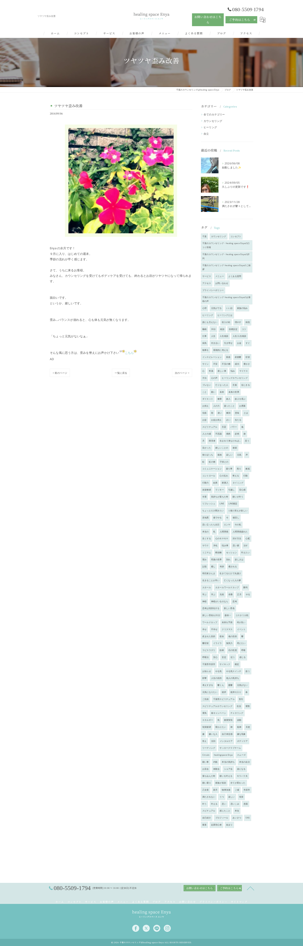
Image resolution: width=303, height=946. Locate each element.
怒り (239, 468)
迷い (220, 412)
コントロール (208, 475)
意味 (237, 412)
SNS (247, 817)
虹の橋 (212, 461)
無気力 (229, 643)
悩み (233, 370)
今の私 (238, 524)
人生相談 (224, 336)
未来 (222, 391)
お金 (239, 343)
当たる (238, 419)
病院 (247, 322)
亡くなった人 (221, 384)
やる (248, 594)
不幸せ (214, 629)
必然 (237, 433)
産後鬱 (238, 357)
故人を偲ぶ (240, 398)
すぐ (248, 343)
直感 (228, 357)
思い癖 (236, 545)
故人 (228, 398)
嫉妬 (247, 468)
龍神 (239, 727)
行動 (245, 475)
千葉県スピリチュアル (224, 699)
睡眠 (204, 329)
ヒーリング (210, 127)
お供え (205, 405)
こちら (129, 353)
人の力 (216, 405)
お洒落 (242, 405)
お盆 (204, 419)
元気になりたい (209, 692)
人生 (213, 336)
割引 (241, 699)
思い (224, 803)
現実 (241, 796)
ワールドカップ (209, 622)
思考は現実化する (211, 608)
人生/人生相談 (239, 336)
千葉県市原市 (208, 664)
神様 (204, 601)
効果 (222, 650)
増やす (238, 322)
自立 (206, 133)
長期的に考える (220, 350)
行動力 (205, 482)
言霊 (224, 426)
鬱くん (220, 685)
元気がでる (216, 308)
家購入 (225, 482)
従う (233, 657)
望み (204, 559)
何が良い (241, 622)
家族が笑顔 (220, 782)
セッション (231, 552)
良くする (206, 538)
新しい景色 (229, 608)
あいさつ (237, 817)
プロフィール (221, 817)
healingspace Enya (223, 754)
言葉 (235, 384)
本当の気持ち (228, 761)
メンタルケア (226, 741)
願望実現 (228, 719)
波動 (239, 719)
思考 (235, 601)
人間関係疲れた (240, 531)
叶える (214, 803)
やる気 (218, 671)
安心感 (242, 489)
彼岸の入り (235, 692)
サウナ (205, 545)
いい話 (229, 308)
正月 (239, 594)
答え (204, 741)
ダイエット (207, 398)
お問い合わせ (221, 283)
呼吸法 (205, 657)
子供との (224, 461)
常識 (211, 370)
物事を (205, 350)
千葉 (204, 236)
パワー (233, 426)
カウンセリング (213, 121)
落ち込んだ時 (208, 775)
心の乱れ (224, 475)
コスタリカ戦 (241, 615)
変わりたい (220, 727)
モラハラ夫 (242, 775)
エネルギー (207, 719)
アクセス (206, 283)
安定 (224, 657)
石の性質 (232, 650)
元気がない (242, 685)
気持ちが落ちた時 (219, 496)
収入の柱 (226, 322)
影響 (204, 678)
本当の (205, 531)
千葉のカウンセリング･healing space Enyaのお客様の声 (226, 299)
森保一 (228, 615)
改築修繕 (206, 489)
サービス (206, 276)
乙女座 (205, 789)
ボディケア (242, 741)
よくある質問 (234, 276)
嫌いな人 (213, 734)
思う (247, 440)
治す (246, 545)
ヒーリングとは (224, 315)
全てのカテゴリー (214, 114)
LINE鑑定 (232, 503)
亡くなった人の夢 (232, 580)
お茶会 (205, 768)
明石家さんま (208, 573)
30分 (213, 329)
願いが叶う (238, 496)
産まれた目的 (208, 636)
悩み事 (225, 545)
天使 (248, 727)
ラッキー (219, 489)
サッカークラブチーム (230, 747)
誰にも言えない (209, 322)
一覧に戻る (121, 373)
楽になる (241, 768)
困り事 (229, 468)
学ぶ (204, 594)
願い (213, 391)
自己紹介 (206, 817)
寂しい (229, 454)
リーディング (208, 747)
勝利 (245, 587)
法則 (213, 741)
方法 (204, 377)
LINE (222, 503)
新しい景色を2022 (211, 615)
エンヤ (227, 524)
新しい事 (222, 370)
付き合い (215, 343)
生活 (239, 706)
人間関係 (224, 531)
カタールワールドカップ (227, 587)
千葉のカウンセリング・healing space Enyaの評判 (226, 256)
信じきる (245, 384)
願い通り (206, 782)
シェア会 (228, 768)
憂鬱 (230, 685)
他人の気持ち (232, 678)
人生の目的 (216, 678)
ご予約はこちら (239, 20)
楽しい (231, 796)
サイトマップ (239, 901)
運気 (204, 712)
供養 (230, 594)
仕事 (204, 336)
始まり (229, 824)
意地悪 (205, 517)
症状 (247, 357)
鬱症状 (205, 643)
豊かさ (247, 363)
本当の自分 (244, 761)
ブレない (206, 384)
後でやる (217, 517)
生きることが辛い (211, 580)
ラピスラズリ (208, 650)
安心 (215, 657)
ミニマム (206, 552)
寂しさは (239, 559)
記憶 (204, 566)
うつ (222, 796)
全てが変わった (237, 782)
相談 (222, 329)
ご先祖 (205, 699)
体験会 (216, 768)
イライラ (217, 643)
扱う (247, 671)
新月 (215, 789)
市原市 (247, 789)
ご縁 (237, 789)
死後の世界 (216, 559)
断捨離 (218, 552)
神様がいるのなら (219, 601)
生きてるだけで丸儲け (230, 573)
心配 (247, 538)
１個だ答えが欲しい (237, 510)
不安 (215, 363)
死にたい (241, 643)
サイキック (225, 664)
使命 (222, 636)
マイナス (243, 370)
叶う (204, 803)
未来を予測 (227, 622)
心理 (204, 308)
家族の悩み (242, 308)
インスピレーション (212, 357)
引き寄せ (228, 343)
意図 (246, 803)
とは (246, 412)
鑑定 (237, 664)
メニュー (219, 276)
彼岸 (224, 692)
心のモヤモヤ (221, 538)
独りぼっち (207, 454)
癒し (213, 566)
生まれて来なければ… (230, 440)
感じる (242, 657)
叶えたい (245, 552)
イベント (241, 629)
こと (204, 391)
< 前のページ (60, 373)
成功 (237, 363)
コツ (244, 329)
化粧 (204, 412)
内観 (215, 761)
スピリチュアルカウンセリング (217, 706)
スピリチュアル (209, 426)
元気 (239, 454)
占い (228, 419)
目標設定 (233, 329)
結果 (215, 482)
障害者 (212, 440)
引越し (231, 489)
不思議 (218, 433)
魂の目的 (232, 636)
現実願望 (206, 727)
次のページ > (182, 373)
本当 (237, 810)
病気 (204, 343)
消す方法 (237, 538)
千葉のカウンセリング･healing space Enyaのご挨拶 (226, 267)
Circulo (205, 754)
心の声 (214, 377)
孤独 (219, 454)
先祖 (222, 594)
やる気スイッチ (233, 671)
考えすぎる (207, 685)
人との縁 (206, 433)
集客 (204, 824)
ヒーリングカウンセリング (234, 377)
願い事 (205, 761)
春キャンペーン (218, 712)
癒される (232, 566)
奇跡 (222, 566)
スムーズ (241, 754)
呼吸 (243, 650)
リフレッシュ (208, 503)
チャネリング (236, 712)
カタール (206, 587)
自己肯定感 (227, 734)
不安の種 (226, 363)
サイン (205, 363)
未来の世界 (233, 391)
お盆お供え (216, 419)
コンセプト (235, 236)
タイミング (238, 482)
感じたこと (225, 810)
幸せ (204, 629)
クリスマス (227, 629)
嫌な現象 (241, 734)
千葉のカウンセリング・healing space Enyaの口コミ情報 (226, 245)
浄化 (215, 545)
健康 (219, 398)
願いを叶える (226, 775)
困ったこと (229, 405)
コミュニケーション (212, 468)
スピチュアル (208, 810)
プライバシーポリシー (213, 290)
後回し (236, 517)
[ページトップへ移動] (250, 888)
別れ (228, 559)
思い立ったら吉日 (211, 524)
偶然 (228, 433)
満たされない (208, 796)
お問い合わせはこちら (207, 19)
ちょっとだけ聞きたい (213, 510)
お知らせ (206, 671)
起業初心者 (216, 824)
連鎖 (235, 447)
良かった (206, 447)
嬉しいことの (221, 447)
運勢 (247, 706)
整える (236, 475)
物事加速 (226, 789)
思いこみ (235, 803)
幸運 (204, 496)
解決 (228, 412)
